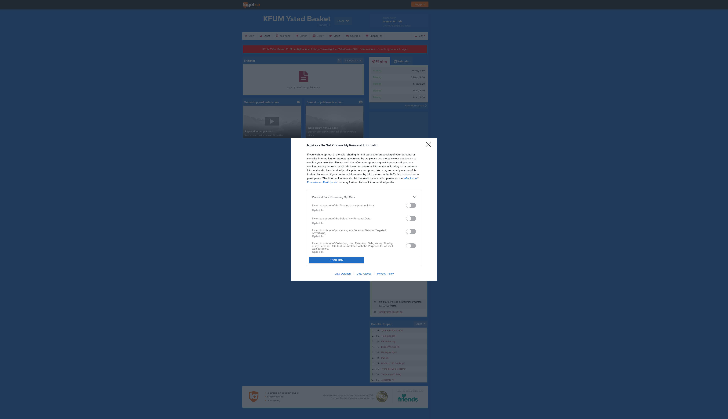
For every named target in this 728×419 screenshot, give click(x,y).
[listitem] (364, 197)
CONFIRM (337, 260)
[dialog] (364, 209)
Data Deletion (342, 273)
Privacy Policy (385, 273)
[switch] (411, 205)
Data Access (364, 273)
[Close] (429, 145)
